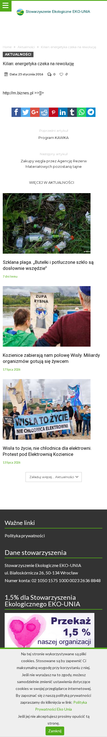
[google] (35, 112)
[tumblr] (72, 112)
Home (7, 47)
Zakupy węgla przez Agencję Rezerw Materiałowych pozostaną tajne (54, 160)
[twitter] (25, 112)
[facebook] (16, 112)
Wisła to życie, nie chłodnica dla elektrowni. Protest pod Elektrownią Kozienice (47, 451)
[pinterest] (53, 112)
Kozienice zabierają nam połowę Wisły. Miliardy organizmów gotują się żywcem (51, 358)
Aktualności (26, 47)
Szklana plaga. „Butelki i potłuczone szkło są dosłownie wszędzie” (48, 265)
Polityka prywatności (25, 535)
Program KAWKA (53, 134)
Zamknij (54, 730)
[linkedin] (62, 112)
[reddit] (44, 112)
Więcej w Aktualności (51, 182)
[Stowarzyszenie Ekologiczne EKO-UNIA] (53, 6)
